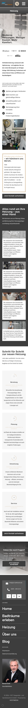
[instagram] (14, 596)
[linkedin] (19, 596)
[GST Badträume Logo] (6, 3)
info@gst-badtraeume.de (15, 582)
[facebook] (9, 596)
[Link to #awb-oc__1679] (17, 4)
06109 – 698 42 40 (16, 589)
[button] (2, 705)
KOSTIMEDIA (14, 700)
